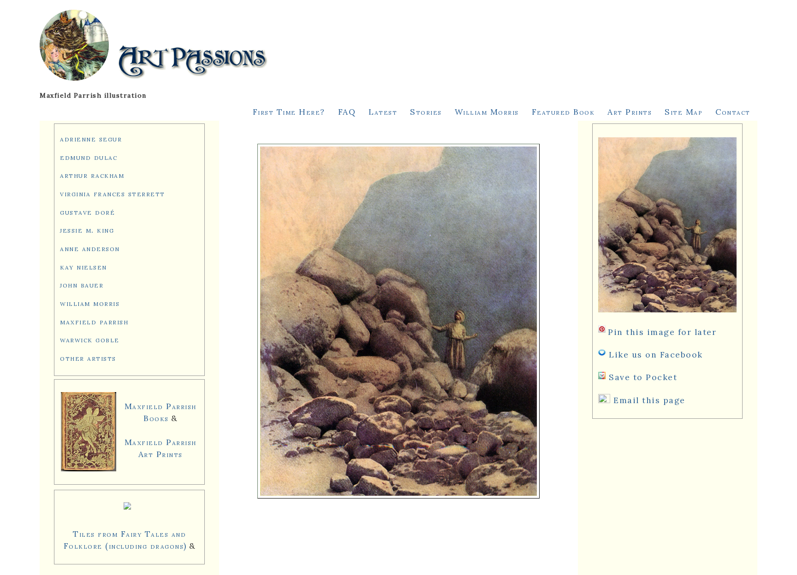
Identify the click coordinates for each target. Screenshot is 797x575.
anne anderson (90, 248)
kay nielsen (83, 266)
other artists (88, 357)
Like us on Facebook (656, 354)
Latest (383, 111)
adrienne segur (91, 138)
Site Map (683, 111)
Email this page (649, 400)
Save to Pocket (643, 377)
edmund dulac (88, 157)
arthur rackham (92, 175)
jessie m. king (87, 229)
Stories (426, 111)
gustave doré (87, 211)
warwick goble (89, 339)
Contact (732, 111)
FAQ (347, 111)
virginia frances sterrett (112, 193)
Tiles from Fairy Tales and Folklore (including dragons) (125, 539)
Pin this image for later (662, 332)
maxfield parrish (94, 321)
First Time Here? (289, 111)
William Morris (487, 111)
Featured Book (563, 111)
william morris (89, 303)
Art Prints (629, 111)
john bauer (81, 284)
